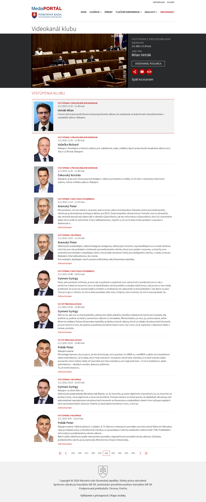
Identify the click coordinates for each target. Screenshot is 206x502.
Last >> (144, 453)
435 (73, 453)
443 (126, 453)
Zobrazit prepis (65, 227)
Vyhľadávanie (159, 2)
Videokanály (167, 12)
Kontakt (170, 2)
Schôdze (95, 12)
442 (120, 453)
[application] (79, 61)
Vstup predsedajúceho (70, 304)
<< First (62, 453)
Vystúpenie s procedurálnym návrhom (77, 103)
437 (86, 453)
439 (99, 453)
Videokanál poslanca (148, 63)
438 (93, 453)
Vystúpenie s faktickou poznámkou (76, 199)
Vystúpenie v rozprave (69, 235)
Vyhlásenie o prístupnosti (94, 495)
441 (113, 453)
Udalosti (150, 12)
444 (133, 453)
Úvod (84, 12)
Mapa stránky (118, 495)
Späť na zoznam (142, 79)
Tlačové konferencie (128, 12)
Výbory (109, 12)
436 (80, 453)
